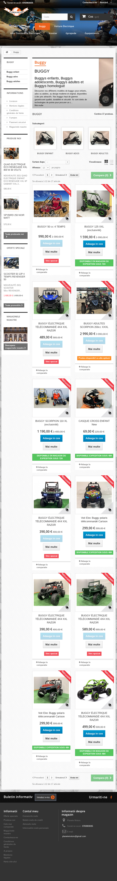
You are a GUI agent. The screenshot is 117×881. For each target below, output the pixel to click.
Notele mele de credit (33, 820)
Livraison (13, 101)
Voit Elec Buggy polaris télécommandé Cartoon (94, 519)
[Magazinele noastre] (16, 334)
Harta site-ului (10, 862)
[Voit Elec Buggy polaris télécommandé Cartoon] (94, 495)
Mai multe (39, 105)
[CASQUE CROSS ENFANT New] (94, 398)
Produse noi (14, 138)
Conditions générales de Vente (10, 844)
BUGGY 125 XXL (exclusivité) (94, 228)
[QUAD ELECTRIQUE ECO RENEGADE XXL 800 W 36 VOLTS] (11, 153)
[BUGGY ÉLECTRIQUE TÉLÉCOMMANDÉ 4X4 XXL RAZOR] (51, 300)
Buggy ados (12, 76)
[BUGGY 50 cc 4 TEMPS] (51, 203)
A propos (13, 118)
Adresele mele (29, 824)
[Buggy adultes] (100, 138)
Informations (15, 93)
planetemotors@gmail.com (74, 836)
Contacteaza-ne (90, 2)
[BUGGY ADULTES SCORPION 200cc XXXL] (94, 300)
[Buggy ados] (72, 138)
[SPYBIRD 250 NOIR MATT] (11, 204)
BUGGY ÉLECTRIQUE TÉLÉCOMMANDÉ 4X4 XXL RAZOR (51, 327)
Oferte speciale (16, 247)
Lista (111, 164)
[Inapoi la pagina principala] (7, 52)
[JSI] (20, 11)
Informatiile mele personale (36, 828)
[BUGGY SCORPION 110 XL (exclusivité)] (51, 398)
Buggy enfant (13, 72)
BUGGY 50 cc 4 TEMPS (51, 226)
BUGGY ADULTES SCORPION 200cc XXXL (94, 325)
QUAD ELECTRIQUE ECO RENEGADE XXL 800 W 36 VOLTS (15, 167)
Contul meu (30, 811)
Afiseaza (36, 167)
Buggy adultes (13, 81)
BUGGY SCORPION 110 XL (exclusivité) (51, 423)
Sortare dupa (38, 162)
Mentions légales (16, 106)
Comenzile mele (30, 816)
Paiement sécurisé (17, 122)
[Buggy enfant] (45, 138)
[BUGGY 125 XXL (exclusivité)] (94, 203)
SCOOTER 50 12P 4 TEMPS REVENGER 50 (14, 277)
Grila (106, 164)
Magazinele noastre (18, 127)
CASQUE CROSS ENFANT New (94, 423)
